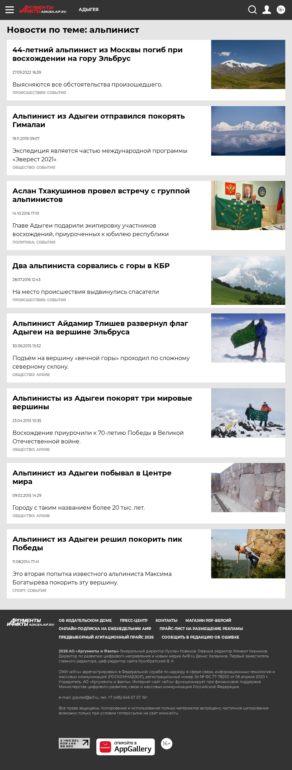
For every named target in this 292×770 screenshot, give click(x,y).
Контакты (166, 620)
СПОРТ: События (29, 591)
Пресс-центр (133, 620)
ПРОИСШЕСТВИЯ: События (39, 93)
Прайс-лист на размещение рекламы (201, 628)
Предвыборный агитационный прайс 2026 (106, 637)
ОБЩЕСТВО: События (33, 168)
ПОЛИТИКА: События (33, 242)
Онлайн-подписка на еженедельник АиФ (105, 628)
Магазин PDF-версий (208, 620)
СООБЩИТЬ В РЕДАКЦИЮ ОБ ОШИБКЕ (200, 637)
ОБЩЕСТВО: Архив (30, 375)
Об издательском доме (85, 620)
